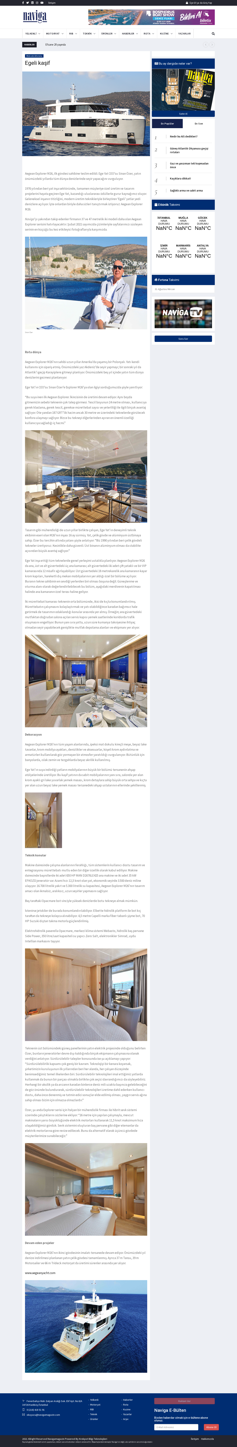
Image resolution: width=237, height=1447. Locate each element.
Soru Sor (183, 320)
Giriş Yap (207, 2)
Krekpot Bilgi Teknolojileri (93, 1439)
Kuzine (127, 1409)
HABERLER (128, 33)
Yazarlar (127, 1414)
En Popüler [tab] (167, 123)
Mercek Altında (34, 55)
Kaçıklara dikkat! (180, 178)
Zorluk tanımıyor (54, 44)
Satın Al (183, 113)
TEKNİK (87, 33)
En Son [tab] (199, 123)
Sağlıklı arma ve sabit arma (186, 190)
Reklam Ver (184, 1401)
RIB (71, 33)
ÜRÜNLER (107, 33)
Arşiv (125, 1419)
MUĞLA (183, 224)
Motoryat (95, 1404)
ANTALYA (202, 242)
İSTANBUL (164, 224)
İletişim (52, 2)
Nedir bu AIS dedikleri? (184, 136)
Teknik (93, 1414)
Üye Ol (193, 2)
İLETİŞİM (197, 33)
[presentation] (205, 44)
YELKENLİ (30, 33)
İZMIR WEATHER (164, 242)
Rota (125, 1404)
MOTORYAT (53, 33)
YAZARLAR (184, 33)
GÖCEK (202, 224)
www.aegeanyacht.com (40, 1273)
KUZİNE (164, 33)
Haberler (128, 1399)
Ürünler (94, 1419)
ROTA (147, 33)
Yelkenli (94, 1399)
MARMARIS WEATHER (183, 242)
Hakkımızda (207, 1439)
